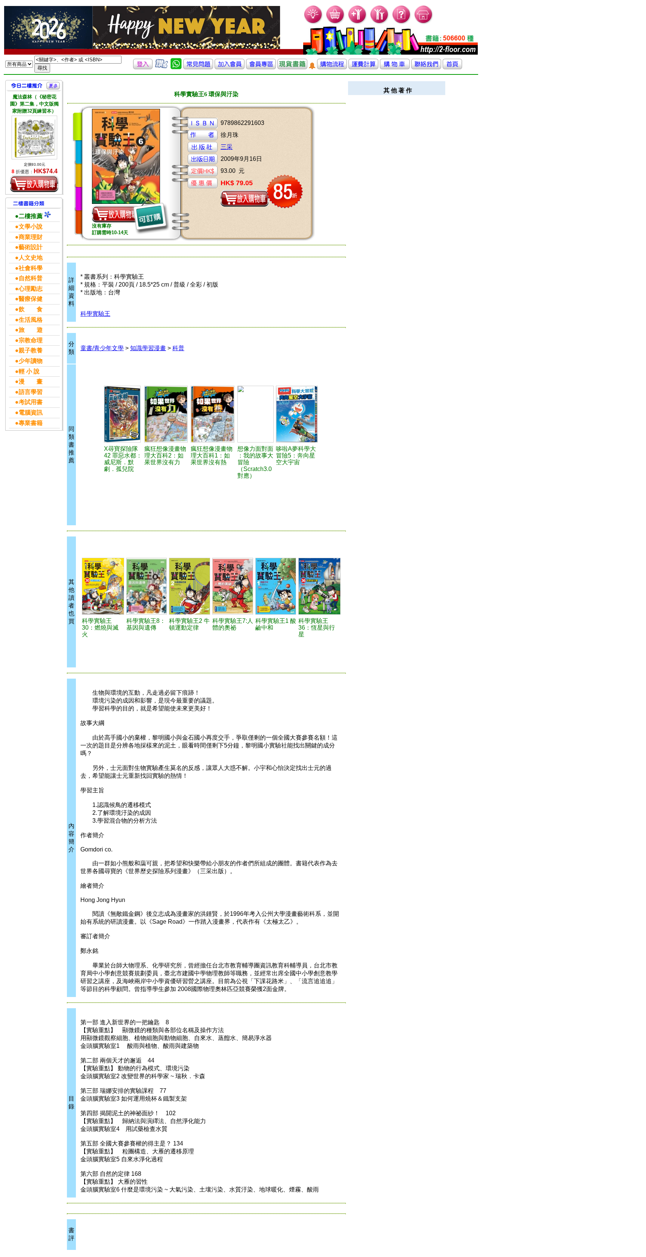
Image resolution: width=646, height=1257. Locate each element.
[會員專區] (261, 67)
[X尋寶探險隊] (123, 414)
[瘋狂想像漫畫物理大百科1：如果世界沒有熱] (213, 414)
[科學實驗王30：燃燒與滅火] (103, 586)
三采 (227, 147)
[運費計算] (363, 67)
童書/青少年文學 (102, 348)
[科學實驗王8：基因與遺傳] (146, 586)
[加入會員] (357, 22)
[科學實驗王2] (189, 586)
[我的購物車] (335, 22)
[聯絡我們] (426, 67)
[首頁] (423, 22)
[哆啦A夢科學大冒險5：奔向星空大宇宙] (297, 414)
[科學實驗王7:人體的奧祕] (232, 586)
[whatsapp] (176, 67)
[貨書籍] (292, 67)
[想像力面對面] (255, 414)
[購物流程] (332, 67)
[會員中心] (379, 22)
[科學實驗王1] (275, 586)
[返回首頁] (452, 67)
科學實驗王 (95, 314)
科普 (178, 348)
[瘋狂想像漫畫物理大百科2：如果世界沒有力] (166, 414)
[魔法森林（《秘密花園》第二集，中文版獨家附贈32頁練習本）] (34, 137)
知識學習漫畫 (148, 348)
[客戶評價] (161, 67)
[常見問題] (401, 22)
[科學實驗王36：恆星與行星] (319, 586)
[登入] (143, 67)
